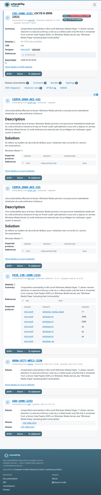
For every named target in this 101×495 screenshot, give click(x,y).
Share (20, 73)
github (30, 364)
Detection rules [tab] (33, 88)
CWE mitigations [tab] (12, 88)
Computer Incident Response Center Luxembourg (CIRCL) (38, 469)
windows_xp (48, 341)
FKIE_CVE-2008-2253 (26, 275)
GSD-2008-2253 (22, 401)
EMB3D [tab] (63, 88)
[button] (58, 54)
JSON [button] (9, 73)
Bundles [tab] (56, 82)
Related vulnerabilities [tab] (16, 82)
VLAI (65, 16)
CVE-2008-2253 (23, 13)
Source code (60, 482)
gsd (29, 404)
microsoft (25, 49)
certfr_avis (32, 102)
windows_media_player (53, 311)
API (4, 482)
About (55, 478)
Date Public (10, 60)
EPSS (65, 20)
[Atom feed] (95, 95)
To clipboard (34, 73)
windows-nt (47, 316)
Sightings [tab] (71, 82)
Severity (9, 41)
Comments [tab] (39, 82)
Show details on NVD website (18, 67)
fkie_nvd (31, 278)
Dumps (6, 489)
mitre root (36, 50)
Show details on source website (19, 171)
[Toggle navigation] (94, 4)
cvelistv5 (31, 20)
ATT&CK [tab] (50, 88)
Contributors (9, 486)
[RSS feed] (97, 95)
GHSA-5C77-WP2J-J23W (27, 360)
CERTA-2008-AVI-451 (26, 99)
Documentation (10, 478)
